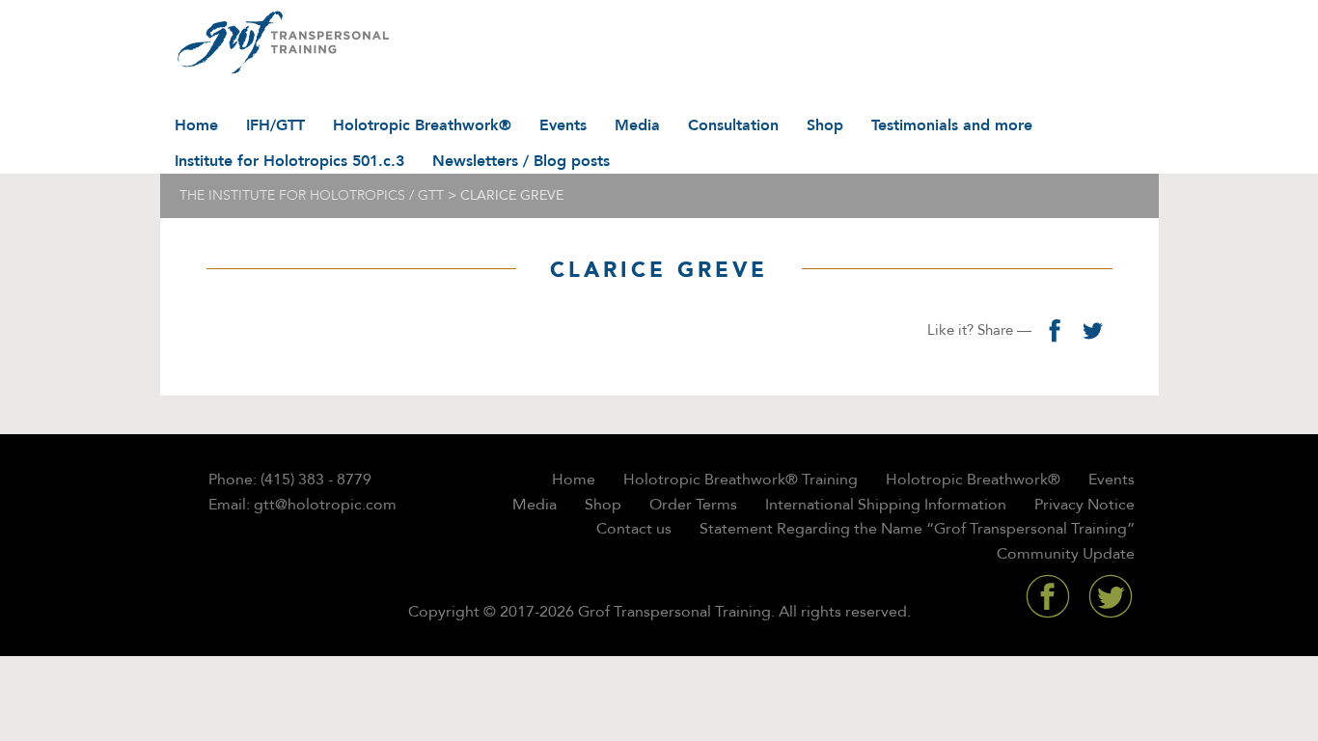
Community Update (1066, 553)
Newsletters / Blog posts (521, 161)
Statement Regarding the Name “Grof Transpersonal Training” (917, 528)
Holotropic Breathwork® (422, 125)
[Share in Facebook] (1054, 330)
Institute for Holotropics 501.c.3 (289, 161)
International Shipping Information (885, 504)
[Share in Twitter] (1093, 330)
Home (196, 125)
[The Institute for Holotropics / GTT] (278, 43)
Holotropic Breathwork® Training (740, 479)
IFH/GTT (275, 125)
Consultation (733, 125)
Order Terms (693, 504)
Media (637, 125)
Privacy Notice (1084, 504)
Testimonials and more (951, 125)
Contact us (634, 528)
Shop (825, 125)
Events (563, 125)
